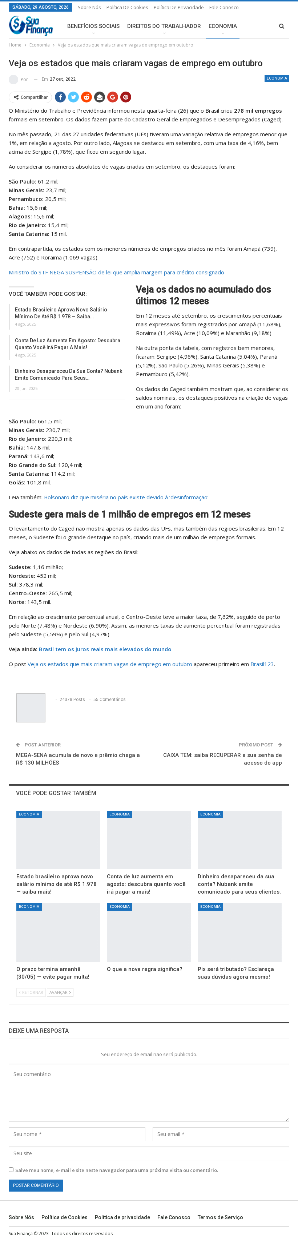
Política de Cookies (127, 7)
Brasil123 (262, 664)
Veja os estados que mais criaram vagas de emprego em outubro (110, 664)
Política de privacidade (179, 7)
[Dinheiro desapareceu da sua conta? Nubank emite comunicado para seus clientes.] (240, 840)
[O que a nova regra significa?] (149, 932)
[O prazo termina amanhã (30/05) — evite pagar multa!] (58, 932)
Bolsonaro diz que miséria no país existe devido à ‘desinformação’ (126, 497)
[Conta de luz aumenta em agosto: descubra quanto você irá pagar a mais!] (149, 840)
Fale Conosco (224, 7)
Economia (223, 26)
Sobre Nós (89, 7)
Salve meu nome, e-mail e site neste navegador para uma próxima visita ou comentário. (116, 1170)
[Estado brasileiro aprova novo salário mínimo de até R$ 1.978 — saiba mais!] (58, 840)
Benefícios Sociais (93, 26)
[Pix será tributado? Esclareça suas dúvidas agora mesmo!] (240, 932)
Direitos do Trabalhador (164, 26)
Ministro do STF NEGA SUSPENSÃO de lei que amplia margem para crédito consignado (116, 272)
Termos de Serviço (220, 1217)
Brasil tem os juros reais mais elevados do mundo (105, 649)
